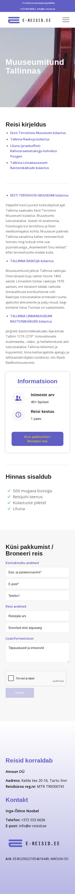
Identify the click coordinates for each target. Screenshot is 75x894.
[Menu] (63, 20)
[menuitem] (38, 3)
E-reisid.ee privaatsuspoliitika (38, 2)
